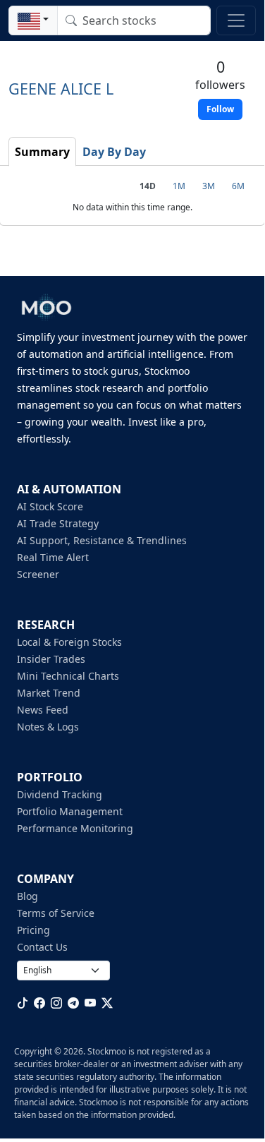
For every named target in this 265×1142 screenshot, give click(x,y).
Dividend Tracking (59, 794)
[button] (33, 20)
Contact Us (42, 947)
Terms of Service (55, 913)
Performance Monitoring (75, 828)
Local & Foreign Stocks (69, 642)
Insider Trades (51, 659)
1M (179, 186)
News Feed (42, 709)
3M (208, 186)
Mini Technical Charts (68, 676)
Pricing (33, 930)
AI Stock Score (50, 506)
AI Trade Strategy (58, 523)
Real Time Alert (53, 557)
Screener (38, 574)
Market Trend (48, 692)
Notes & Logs (48, 726)
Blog (27, 896)
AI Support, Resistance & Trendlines (102, 540)
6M (238, 186)
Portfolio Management (70, 811)
